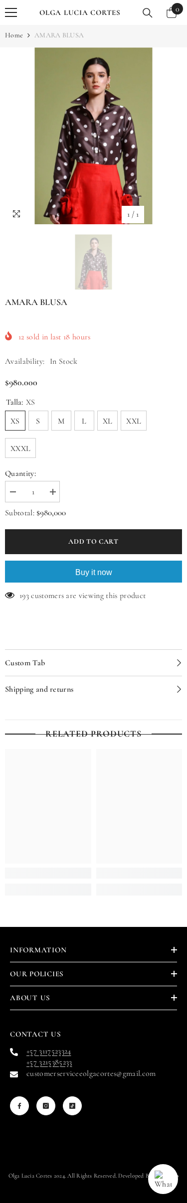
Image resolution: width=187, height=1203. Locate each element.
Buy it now (93, 572)
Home (14, 35)
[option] (93, 135)
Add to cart (91, 541)
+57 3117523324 (48, 1051)
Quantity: (20, 473)
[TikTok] (72, 1105)
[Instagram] (45, 1105)
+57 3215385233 (49, 1062)
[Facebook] (19, 1105)
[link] (48, 873)
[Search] (148, 13)
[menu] (11, 12)
